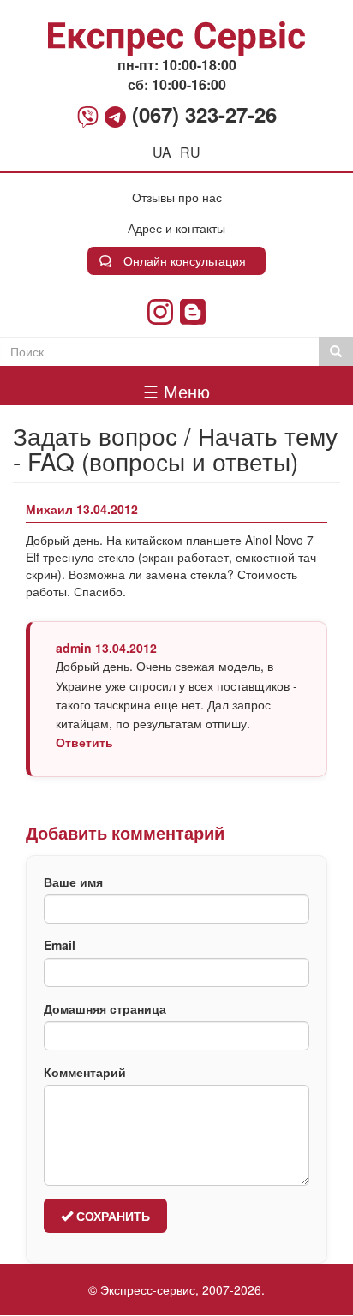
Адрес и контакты (176, 227)
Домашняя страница (105, 1008)
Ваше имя (73, 881)
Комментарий (85, 1071)
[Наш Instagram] (160, 312)
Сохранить (111, 1215)
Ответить (84, 742)
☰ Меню (176, 391)
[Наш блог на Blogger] (193, 312)
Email (59, 945)
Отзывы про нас (177, 197)
